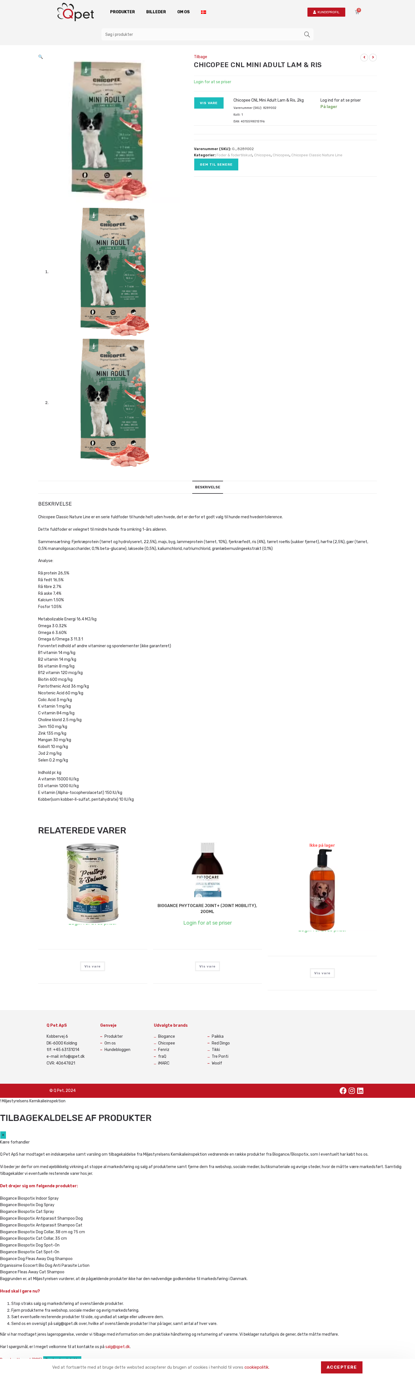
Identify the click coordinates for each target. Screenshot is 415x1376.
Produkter (122, 12)
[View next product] (373, 58)
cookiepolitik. (256, 1367)
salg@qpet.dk (117, 1346)
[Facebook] (343, 1091)
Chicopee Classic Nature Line (316, 155)
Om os (183, 12)
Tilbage (200, 56)
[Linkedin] (360, 1091)
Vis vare (209, 103)
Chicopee (262, 155)
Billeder (156, 12)
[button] (40, 56)
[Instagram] (352, 1091)
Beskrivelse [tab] (207, 487)
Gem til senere (216, 164)
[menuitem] (203, 12)
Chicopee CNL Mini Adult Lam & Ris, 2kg (268, 100)
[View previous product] (364, 58)
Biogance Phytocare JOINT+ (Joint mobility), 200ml (207, 908)
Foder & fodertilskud (234, 155)
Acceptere (342, 1367)
